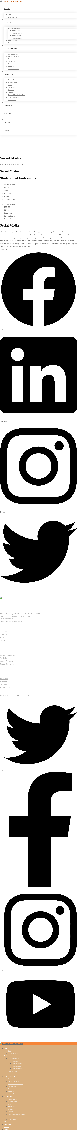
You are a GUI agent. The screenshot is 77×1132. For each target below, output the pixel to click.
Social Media (8, 193)
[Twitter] (40, 770)
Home (6, 141)
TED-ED (7, 188)
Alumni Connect (9, 199)
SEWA (6, 190)
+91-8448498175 (9, 618)
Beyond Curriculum (10, 143)
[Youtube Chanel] (40, 1036)
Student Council (9, 196)
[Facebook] (40, 887)
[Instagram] (40, 970)
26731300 (27, 616)
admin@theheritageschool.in (13, 621)
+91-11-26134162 (12, 616)
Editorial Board (9, 185)
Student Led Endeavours (12, 146)
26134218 (21, 616)
